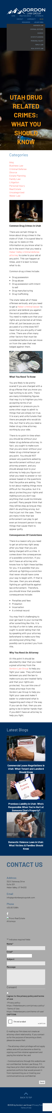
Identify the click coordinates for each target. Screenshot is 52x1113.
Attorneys (39, 16)
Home (13, 16)
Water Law (14, 195)
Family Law (15, 178)
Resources (26, 22)
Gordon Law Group (18, 668)
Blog (41, 19)
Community (31, 19)
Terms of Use (26, 1108)
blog (11, 162)
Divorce (13, 172)
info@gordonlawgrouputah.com (21, 897)
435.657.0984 (38, 22)
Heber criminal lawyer (29, 306)
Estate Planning (17, 175)
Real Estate (15, 189)
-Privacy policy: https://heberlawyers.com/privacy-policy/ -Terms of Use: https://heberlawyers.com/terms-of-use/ (26, 1007)
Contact (20, 19)
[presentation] (27, 1022)
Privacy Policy (38, 1105)
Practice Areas (25, 16)
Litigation (14, 182)
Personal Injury (17, 185)
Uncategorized (16, 192)
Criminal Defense (18, 169)
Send (42, 1082)
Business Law (16, 165)
